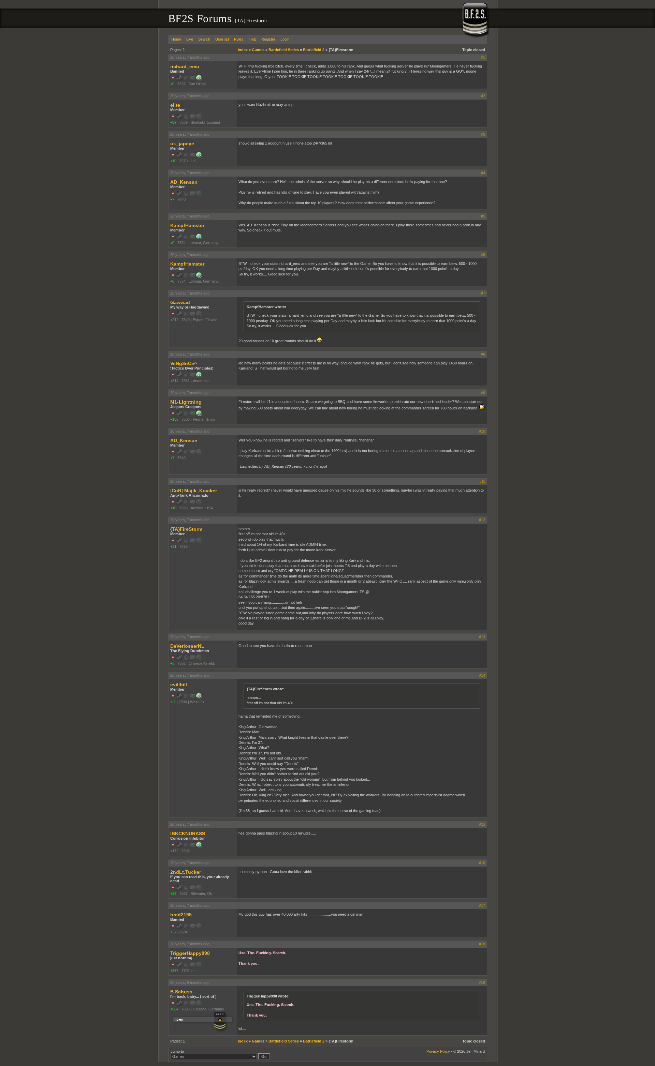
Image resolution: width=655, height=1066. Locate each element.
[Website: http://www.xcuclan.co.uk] (199, 156)
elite (175, 105)
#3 (483, 134)
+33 (173, 893)
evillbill (178, 684)
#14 (482, 675)
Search (204, 39)
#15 (482, 824)
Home (176, 39)
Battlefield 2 (313, 50)
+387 (174, 971)
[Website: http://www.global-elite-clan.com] (199, 238)
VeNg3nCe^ (183, 363)
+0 (172, 84)
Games (258, 50)
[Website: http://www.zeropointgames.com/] (199, 414)
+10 (173, 161)
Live (189, 39)
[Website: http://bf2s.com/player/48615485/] (199, 697)
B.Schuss (181, 991)
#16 (482, 863)
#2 (483, 96)
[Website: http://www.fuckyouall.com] (199, 79)
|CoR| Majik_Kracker (193, 490)
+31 (173, 546)
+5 (172, 663)
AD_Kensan (184, 182)
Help (252, 39)
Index (243, 50)
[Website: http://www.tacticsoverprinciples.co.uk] (199, 376)
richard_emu (184, 66)
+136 (174, 419)
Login (284, 39)
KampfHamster (187, 225)
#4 (483, 173)
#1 (483, 57)
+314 (174, 381)
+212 (174, 320)
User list (222, 39)
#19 (482, 982)
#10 (482, 431)
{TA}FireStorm (186, 529)
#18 (482, 944)
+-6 (173, 932)
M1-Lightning (186, 402)
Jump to (177, 1051)
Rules (239, 39)
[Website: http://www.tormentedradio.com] (199, 846)
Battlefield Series (283, 50)
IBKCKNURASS (187, 833)
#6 (483, 255)
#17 (482, 905)
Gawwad (180, 302)
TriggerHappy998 (190, 953)
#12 (482, 520)
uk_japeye (182, 143)
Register (268, 39)
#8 (483, 354)
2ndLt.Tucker (185, 872)
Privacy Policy (438, 1051)
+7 (172, 199)
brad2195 (181, 914)
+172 (174, 851)
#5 (483, 216)
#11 (482, 481)
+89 (173, 122)
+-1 (173, 702)
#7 (483, 293)
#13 (482, 637)
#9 (483, 393)
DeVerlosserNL (187, 646)
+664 (174, 1009)
